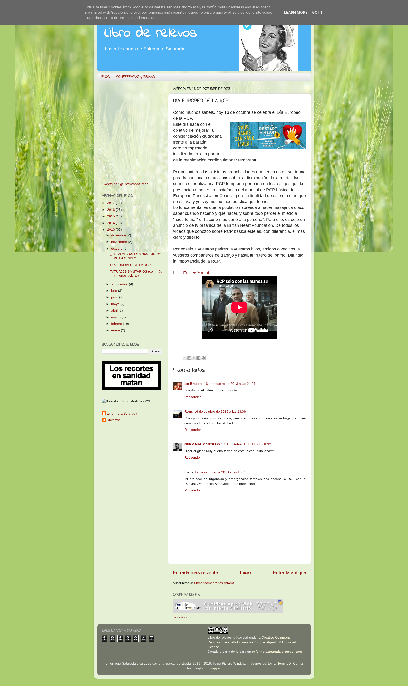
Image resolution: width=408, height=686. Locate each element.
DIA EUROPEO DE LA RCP (130, 265)
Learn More (295, 12)
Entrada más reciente (195, 572)
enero (116, 330)
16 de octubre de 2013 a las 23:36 (220, 411)
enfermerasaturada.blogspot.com (277, 651)
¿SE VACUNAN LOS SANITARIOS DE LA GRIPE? (135, 256)
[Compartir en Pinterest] (203, 358)
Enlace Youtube (198, 273)
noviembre (119, 242)
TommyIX (284, 663)
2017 (111, 203)
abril (115, 310)
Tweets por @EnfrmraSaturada (125, 184)
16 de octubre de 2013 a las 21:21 (229, 383)
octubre (117, 248)
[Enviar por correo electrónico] (185, 358)
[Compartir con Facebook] (198, 358)
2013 (111, 229)
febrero (117, 324)
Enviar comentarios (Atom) (214, 583)
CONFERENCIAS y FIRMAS (135, 77)
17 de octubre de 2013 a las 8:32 (246, 444)
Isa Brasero (193, 383)
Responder (192, 397)
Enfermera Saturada (122, 413)
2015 (111, 216)
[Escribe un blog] (189, 358)
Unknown (114, 420)
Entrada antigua (289, 572)
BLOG (105, 77)
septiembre (120, 284)
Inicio (245, 572)
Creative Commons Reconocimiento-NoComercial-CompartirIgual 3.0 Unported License (252, 642)
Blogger (214, 668)
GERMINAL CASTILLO (202, 444)
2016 (111, 210)
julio (114, 290)
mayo (115, 304)
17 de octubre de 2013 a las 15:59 (220, 472)
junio (115, 297)
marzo (116, 317)
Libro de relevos (150, 33)
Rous (188, 411)
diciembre (119, 235)
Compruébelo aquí (183, 617)
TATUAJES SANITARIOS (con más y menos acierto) (136, 273)
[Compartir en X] (194, 358)
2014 (111, 223)
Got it (318, 12)
